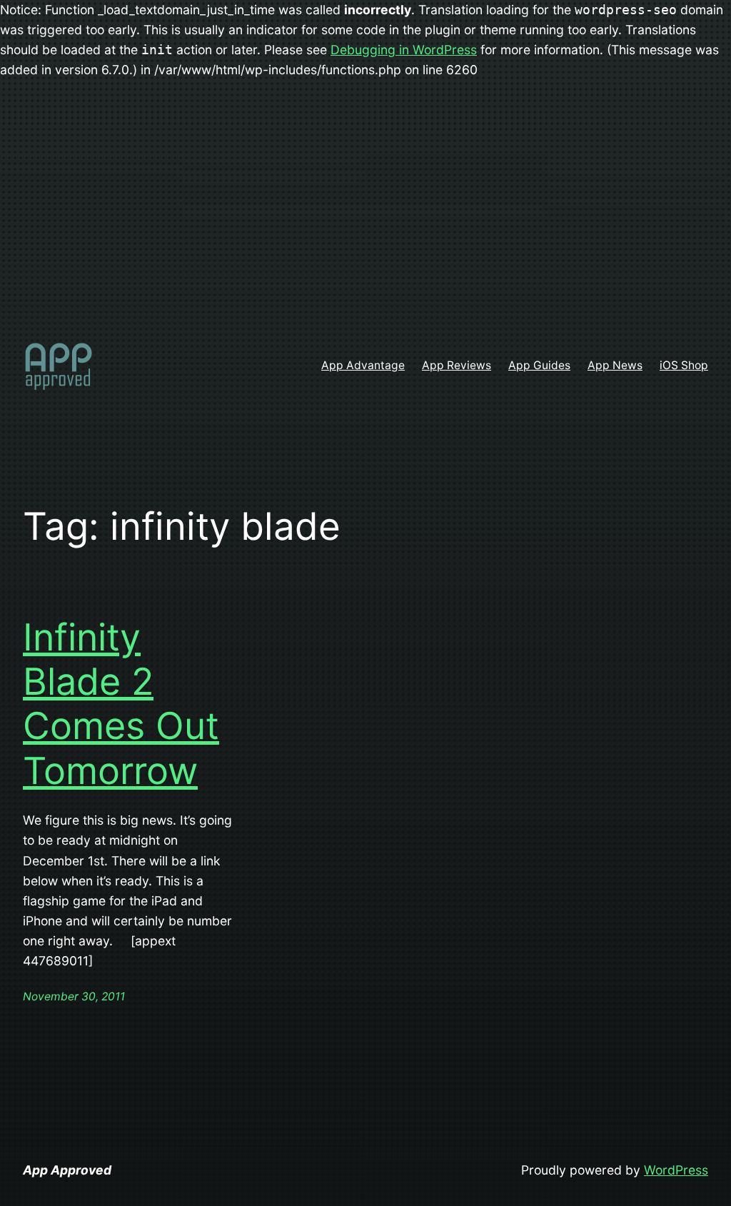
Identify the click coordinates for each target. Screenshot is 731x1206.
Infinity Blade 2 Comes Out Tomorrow (121, 704)
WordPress (676, 1169)
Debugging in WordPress (404, 49)
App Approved (67, 1169)
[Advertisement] (365, 213)
